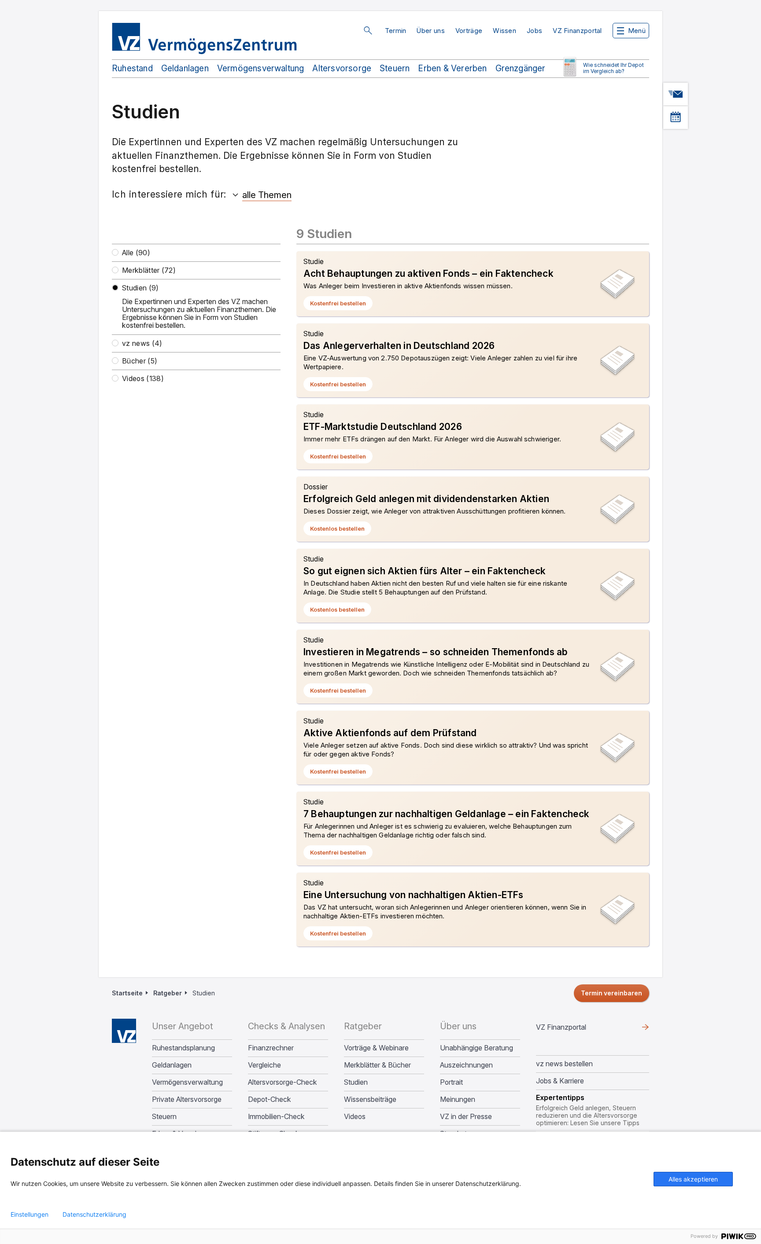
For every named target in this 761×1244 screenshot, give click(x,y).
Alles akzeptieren (693, 1179)
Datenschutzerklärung (94, 1214)
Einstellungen (29, 1214)
